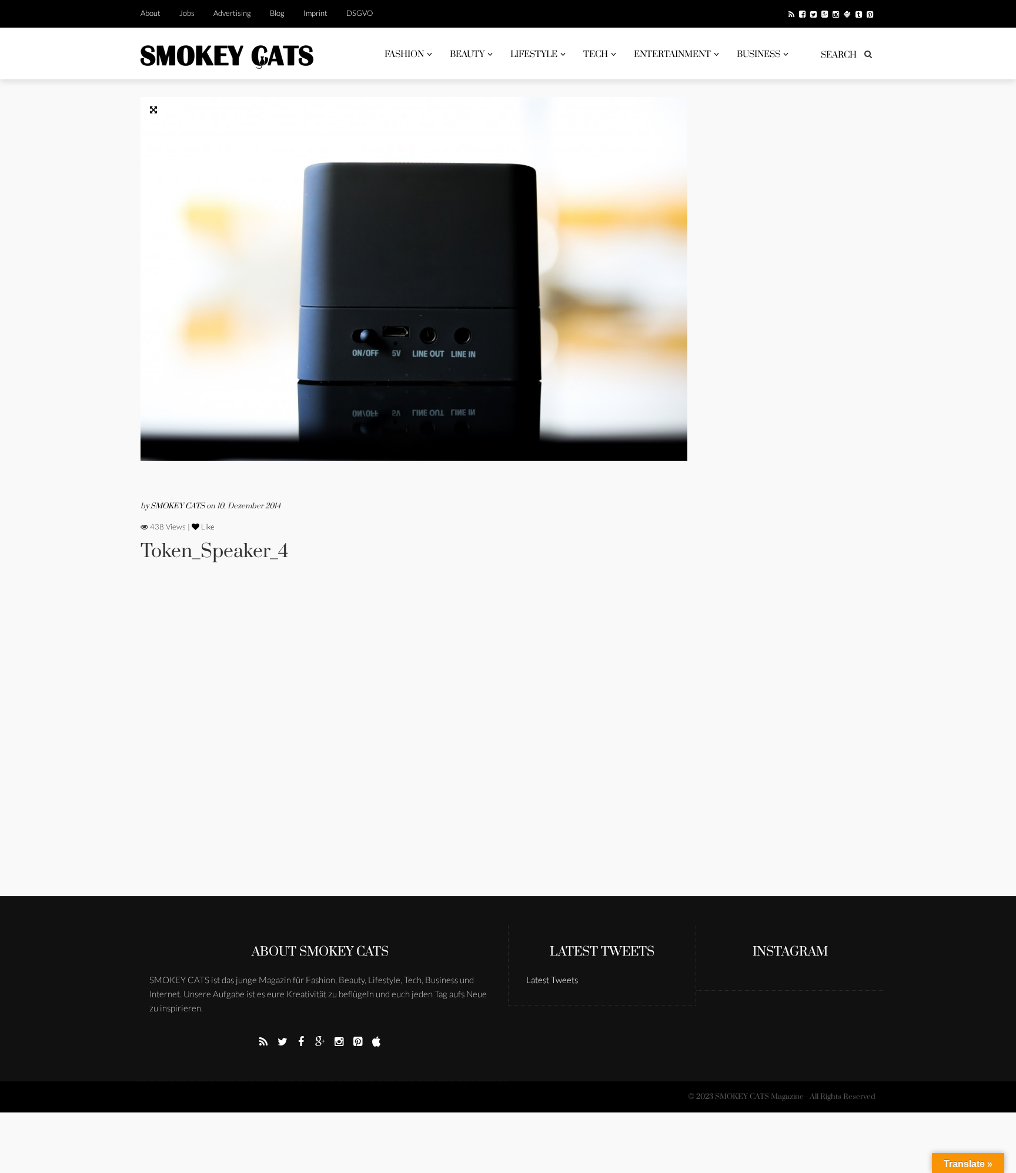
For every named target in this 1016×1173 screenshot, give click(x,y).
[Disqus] (414, 745)
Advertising (232, 13)
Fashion (404, 54)
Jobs (187, 13)
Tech (595, 54)
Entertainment (672, 54)
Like (207, 526)
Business (758, 54)
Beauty (467, 54)
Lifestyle (533, 54)
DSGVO (359, 13)
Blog (277, 13)
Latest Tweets (602, 952)
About (151, 13)
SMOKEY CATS (178, 506)
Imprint (315, 13)
